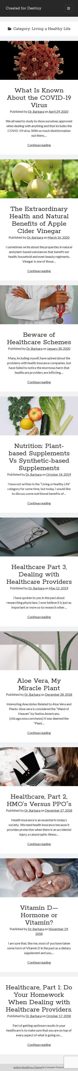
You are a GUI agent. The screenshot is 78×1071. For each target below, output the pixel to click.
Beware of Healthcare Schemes (39, 304)
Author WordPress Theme (27, 1067)
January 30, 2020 (58, 348)
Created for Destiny (23, 8)
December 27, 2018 (58, 810)
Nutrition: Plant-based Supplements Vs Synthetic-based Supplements (39, 415)
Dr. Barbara (36, 111)
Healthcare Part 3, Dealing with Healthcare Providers (39, 537)
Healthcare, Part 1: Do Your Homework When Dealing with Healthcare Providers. (39, 998)
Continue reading (39, 145)
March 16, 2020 (58, 237)
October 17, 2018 (58, 1016)
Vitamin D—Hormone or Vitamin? (39, 877)
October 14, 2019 (58, 474)
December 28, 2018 (58, 694)
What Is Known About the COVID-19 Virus (39, 60)
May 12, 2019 (58, 588)
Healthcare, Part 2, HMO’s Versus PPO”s (39, 766)
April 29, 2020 (58, 111)
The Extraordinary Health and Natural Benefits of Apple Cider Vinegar (39, 178)
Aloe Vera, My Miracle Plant (39, 650)
